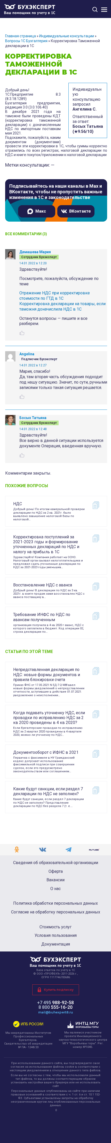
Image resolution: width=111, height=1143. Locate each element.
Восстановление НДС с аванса (42, 585)
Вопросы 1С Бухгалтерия (26, 41)
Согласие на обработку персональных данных (55, 912)
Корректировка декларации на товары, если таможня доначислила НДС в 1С (62, 306)
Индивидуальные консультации (66, 36)
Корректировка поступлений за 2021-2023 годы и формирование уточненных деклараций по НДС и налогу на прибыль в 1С (46, 544)
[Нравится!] (22, 332)
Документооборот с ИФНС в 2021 (45, 752)
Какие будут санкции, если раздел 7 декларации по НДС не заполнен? (48, 791)
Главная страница (20, 36)
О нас (55, 888)
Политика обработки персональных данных (55, 903)
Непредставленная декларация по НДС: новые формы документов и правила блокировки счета (46, 674)
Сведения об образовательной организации (55, 862)
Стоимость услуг (55, 927)
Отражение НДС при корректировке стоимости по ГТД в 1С (54, 296)
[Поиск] (95, 9)
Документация (55, 944)
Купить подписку (59, 990)
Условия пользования (56, 935)
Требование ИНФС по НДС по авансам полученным (41, 617)
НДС (17, 503)
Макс (40, 211)
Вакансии (55, 880)
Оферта (56, 871)
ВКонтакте (80, 211)
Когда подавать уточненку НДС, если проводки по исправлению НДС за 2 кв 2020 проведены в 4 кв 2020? (49, 717)
